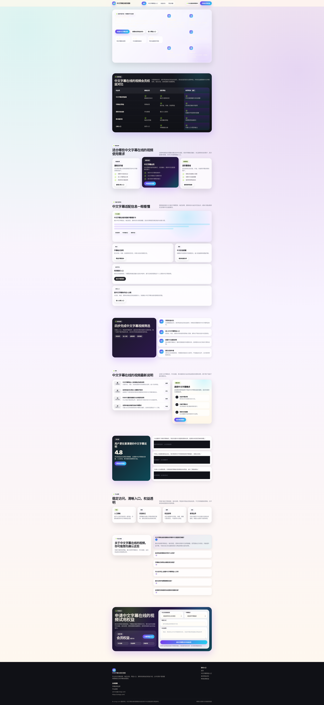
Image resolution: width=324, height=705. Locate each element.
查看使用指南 (188, 185)
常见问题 (170, 3)
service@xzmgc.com (118, 692)
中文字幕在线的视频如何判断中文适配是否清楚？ (170, 537)
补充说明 (164, 628)
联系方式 (164, 620)
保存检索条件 (183, 258)
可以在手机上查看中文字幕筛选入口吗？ (167, 571)
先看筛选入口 (148, 636)
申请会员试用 (150, 183)
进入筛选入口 (152, 31)
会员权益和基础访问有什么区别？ (165, 553)
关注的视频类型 (166, 612)
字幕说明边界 (116, 686)
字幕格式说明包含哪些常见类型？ (165, 562)
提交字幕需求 (120, 279)
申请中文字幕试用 (122, 31)
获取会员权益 (120, 463)
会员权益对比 (205, 676)
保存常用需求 (180, 420)
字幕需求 (188, 612)
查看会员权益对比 (137, 31)
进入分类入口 (120, 300)
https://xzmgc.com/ (118, 694)
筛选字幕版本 (120, 258)
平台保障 (115, 689)
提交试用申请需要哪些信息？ (164, 581)
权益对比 (163, 3)
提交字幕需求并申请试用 (183, 642)
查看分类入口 (120, 185)
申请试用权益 (206, 3)
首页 (144, 3)
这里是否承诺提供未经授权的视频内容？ (167, 590)
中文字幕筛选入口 (153, 3)
